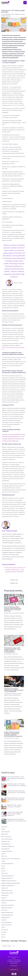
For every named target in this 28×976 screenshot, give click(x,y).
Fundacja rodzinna (5, 851)
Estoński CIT (4, 841)
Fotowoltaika (4, 849)
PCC (2, 866)
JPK (2, 853)
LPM (2, 861)
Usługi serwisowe (17, 695)
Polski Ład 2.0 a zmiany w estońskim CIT (15, 567)
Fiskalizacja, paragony (6, 846)
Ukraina (3, 920)
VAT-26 (3, 932)
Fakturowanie (4, 844)
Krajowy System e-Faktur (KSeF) (9, 858)
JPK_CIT (3, 856)
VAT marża (4, 929)
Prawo (3, 898)
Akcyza (3, 826)
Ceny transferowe (16, 613)
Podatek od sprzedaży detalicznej (9, 883)
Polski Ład (8, 16)
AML (2, 829)
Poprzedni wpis (14, 580)
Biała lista (3, 834)
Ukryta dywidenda (5, 922)
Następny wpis (14, 583)
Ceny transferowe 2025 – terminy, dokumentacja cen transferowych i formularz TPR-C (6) (12, 609)
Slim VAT (3, 910)
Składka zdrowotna (6, 907)
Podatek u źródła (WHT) (7, 885)
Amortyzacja (4, 831)
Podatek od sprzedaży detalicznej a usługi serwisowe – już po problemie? (13, 690)
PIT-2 (2, 871)
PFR (2, 868)
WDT (2, 934)
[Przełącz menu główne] (25, 2)
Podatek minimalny (20, 14)
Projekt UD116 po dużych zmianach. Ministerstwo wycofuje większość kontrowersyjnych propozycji (13, 734)
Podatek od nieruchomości (8, 880)
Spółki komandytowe (6, 912)
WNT (2, 937)
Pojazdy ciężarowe (6, 890)
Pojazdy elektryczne (6, 893)
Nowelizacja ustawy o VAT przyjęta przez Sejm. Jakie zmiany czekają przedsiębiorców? (12, 650)
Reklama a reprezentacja (7, 900)
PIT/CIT (13, 14)
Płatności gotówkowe (6, 875)
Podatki (3, 16)
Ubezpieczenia (5, 917)
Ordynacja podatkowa (6, 863)
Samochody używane (6, 905)
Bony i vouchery (5, 836)
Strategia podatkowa (6, 915)
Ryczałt (3, 902)
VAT (17, 654)
